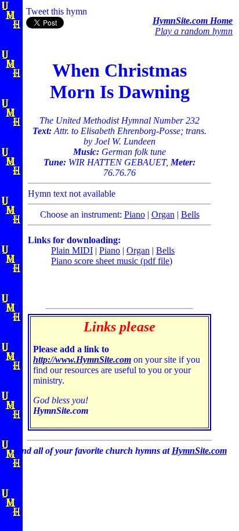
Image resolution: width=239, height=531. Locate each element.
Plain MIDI (72, 250)
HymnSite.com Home (193, 21)
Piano (134, 214)
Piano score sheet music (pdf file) (111, 261)
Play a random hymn (194, 31)
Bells (190, 214)
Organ (163, 214)
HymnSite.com (199, 451)
